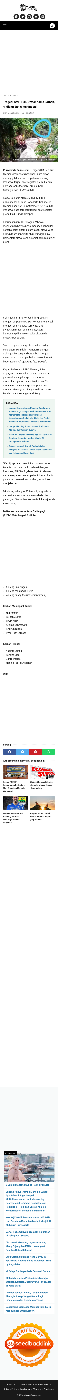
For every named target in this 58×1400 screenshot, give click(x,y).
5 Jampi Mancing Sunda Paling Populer (27, 1184)
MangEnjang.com (33, 1395)
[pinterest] (35, 752)
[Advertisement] (29, 62)
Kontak (22, 1384)
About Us (11, 1384)
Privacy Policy (10, 1389)
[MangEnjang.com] (29, 7)
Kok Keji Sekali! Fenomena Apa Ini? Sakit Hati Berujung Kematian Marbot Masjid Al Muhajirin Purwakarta (30, 438)
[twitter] (22, 752)
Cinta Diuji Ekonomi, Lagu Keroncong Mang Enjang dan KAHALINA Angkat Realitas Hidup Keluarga (26, 1246)
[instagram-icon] (29, 17)
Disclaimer (25, 1389)
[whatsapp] (48, 752)
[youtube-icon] (36, 17)
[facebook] (9, 752)
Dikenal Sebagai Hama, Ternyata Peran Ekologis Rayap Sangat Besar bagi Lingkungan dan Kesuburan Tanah (27, 1296)
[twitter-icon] (22, 17)
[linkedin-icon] (42, 17)
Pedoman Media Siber (38, 1384)
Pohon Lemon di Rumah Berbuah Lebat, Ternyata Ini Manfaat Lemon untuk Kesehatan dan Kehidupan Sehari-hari (30, 449)
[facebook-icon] (16, 17)
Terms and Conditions (43, 1389)
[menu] (4, 26)
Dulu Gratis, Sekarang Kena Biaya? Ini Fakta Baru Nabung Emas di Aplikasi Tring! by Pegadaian (29, 1260)
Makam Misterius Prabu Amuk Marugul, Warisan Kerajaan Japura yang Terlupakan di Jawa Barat (29, 1282)
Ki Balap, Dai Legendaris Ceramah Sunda (28, 1271)
